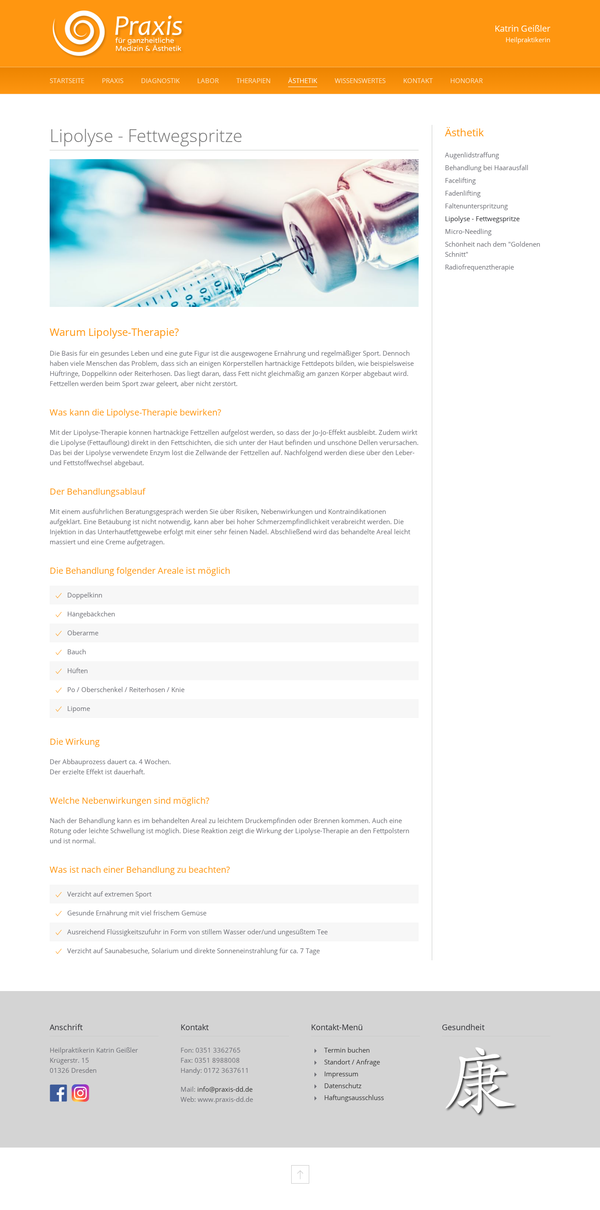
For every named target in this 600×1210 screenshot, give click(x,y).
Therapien (253, 80)
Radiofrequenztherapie (479, 266)
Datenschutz (342, 1085)
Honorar (466, 80)
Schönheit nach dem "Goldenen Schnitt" (492, 249)
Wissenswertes (360, 80)
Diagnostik (160, 80)
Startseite (67, 80)
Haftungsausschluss (354, 1097)
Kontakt (418, 80)
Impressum (341, 1073)
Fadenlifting (463, 193)
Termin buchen (347, 1050)
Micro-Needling (468, 231)
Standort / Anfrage (352, 1061)
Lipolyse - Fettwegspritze (482, 218)
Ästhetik (302, 80)
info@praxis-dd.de (225, 1089)
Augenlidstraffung (472, 154)
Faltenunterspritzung (476, 205)
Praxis (112, 80)
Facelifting (460, 180)
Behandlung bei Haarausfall (486, 167)
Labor (208, 80)
